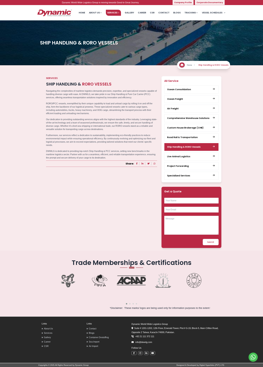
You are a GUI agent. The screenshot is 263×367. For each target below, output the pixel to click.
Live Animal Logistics (178, 156)
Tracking (190, 12)
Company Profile (183, 2)
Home (82, 12)
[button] (126, 303)
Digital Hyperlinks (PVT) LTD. (212, 365)
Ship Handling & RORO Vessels (184, 146)
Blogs (177, 12)
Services (112, 12)
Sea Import (94, 342)
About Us (48, 328)
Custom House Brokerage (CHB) (185, 127)
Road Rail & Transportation (182, 137)
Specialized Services (178, 175)
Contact (163, 12)
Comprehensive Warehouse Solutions (188, 118)
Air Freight (173, 108)
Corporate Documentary (210, 2)
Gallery (129, 12)
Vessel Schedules (212, 12)
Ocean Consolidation (179, 89)
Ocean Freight (175, 99)
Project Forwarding (178, 166)
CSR (152, 12)
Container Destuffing (99, 337)
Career (142, 12)
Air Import (93, 346)
